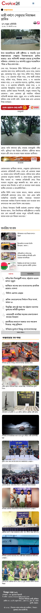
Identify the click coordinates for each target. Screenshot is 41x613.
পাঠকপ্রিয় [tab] (30, 273)
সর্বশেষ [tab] (10, 274)
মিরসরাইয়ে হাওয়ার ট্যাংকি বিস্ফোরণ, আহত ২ (25, 244)
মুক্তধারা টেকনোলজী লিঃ (20, 610)
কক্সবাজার (8, 10)
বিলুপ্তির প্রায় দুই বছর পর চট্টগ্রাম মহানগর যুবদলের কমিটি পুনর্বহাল (27, 264)
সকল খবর (20, 332)
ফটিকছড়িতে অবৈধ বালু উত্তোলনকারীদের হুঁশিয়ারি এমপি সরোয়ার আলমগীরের (27, 255)
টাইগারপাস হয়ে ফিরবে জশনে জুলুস (26, 234)
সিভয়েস (13, 607)
